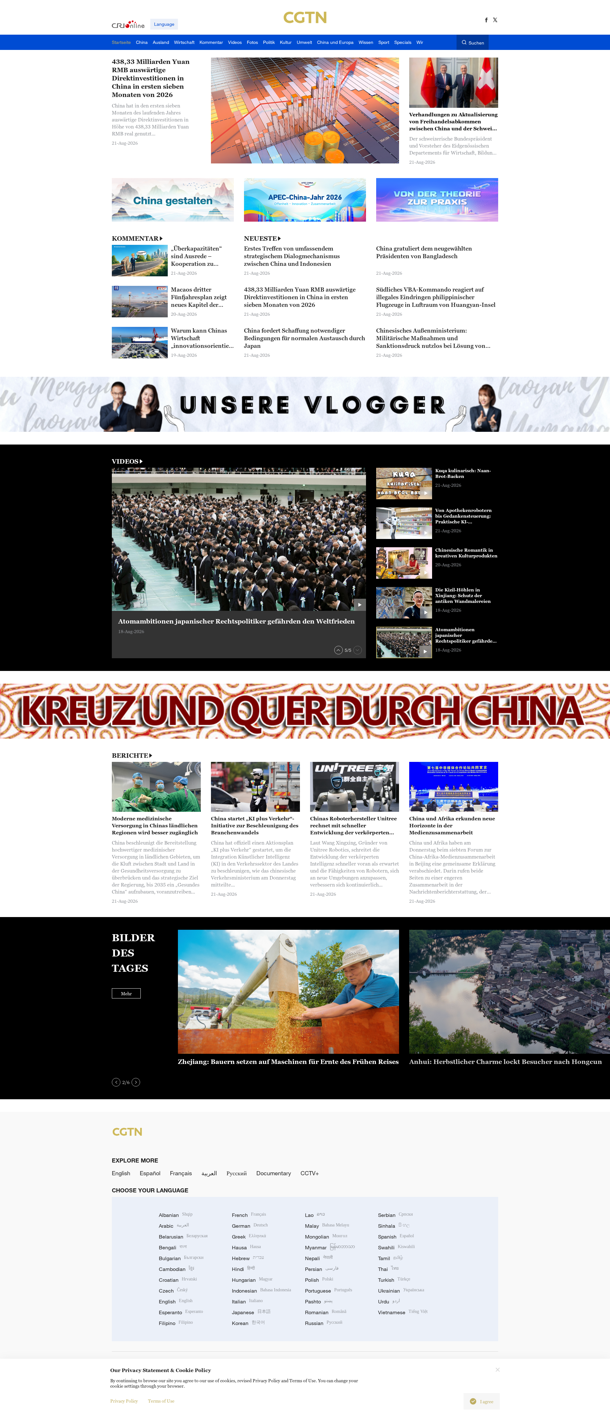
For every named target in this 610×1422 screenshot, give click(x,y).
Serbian (395, 1215)
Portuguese (328, 1290)
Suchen (476, 42)
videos (125, 461)
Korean (248, 1323)
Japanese (251, 1312)
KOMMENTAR (135, 238)
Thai (388, 1269)
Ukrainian (401, 1290)
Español (150, 1173)
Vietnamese (403, 1312)
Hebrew (248, 1258)
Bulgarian (181, 1258)
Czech (173, 1290)
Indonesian (261, 1290)
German (250, 1226)
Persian (322, 1269)
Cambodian (176, 1269)
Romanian (325, 1312)
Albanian (176, 1215)
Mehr (126, 993)
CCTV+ (310, 1173)
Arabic (174, 1226)
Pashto (319, 1301)
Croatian (178, 1280)
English (121, 1173)
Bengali (173, 1247)
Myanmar (330, 1247)
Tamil (390, 1258)
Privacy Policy (124, 1401)
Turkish (394, 1280)
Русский (237, 1173)
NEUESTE (260, 238)
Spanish (396, 1236)
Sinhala (394, 1226)
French (249, 1215)
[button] (338, 650)
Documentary (273, 1173)
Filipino (176, 1323)
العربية (209, 1173)
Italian (247, 1301)
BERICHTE (130, 755)
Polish (319, 1280)
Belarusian (183, 1236)
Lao (315, 1215)
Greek (249, 1236)
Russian (323, 1323)
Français (181, 1173)
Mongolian (326, 1236)
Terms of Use (161, 1401)
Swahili (396, 1247)
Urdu (389, 1301)
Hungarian (252, 1280)
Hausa (246, 1247)
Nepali (319, 1258)
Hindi (243, 1269)
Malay (327, 1226)
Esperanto (181, 1312)
